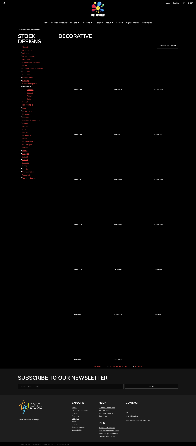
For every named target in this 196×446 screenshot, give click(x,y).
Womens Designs (29, 178)
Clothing (25, 81)
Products (75, 416)
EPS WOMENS (27, 105)
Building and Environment (32, 68)
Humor (25, 123)
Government (27, 111)
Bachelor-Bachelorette (31, 62)
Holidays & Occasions (31, 120)
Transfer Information (107, 436)
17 (123, 366)
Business (26, 71)
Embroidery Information (108, 433)
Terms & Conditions (107, 408)
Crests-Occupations (30, 84)
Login (168, 3)
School (25, 157)
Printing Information (107, 428)
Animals (25, 53)
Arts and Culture (28, 56)
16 (120, 366)
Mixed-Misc (27, 135)
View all (25, 47)
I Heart (25, 126)
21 (136, 366)
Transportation (28, 172)
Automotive (27, 59)
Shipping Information (107, 413)
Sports (25, 169)
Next (140, 366)
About (74, 421)
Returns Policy (104, 410)
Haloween (26, 114)
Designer (75, 419)
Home (20, 29)
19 (129, 366)
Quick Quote (76, 430)
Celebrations (27, 78)
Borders (30, 93)
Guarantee (103, 416)
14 (114, 366)
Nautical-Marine (28, 142)
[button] (4, 3)
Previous (97, 366)
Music (24, 138)
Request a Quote (78, 427)
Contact (75, 424)
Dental (25, 102)
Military (25, 132)
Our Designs (27, 144)
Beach (24, 65)
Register (176, 3)
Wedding (26, 175)
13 (110, 366)
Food (24, 108)
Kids (24, 129)
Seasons (25, 163)
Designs (27, 29)
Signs (29, 99)
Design (29, 96)
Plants (24, 151)
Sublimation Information (109, 431)
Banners (30, 90)
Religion (25, 154)
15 (117, 366)
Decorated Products (80, 410)
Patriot (25, 148)
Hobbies (25, 117)
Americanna (27, 50)
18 (126, 366)
